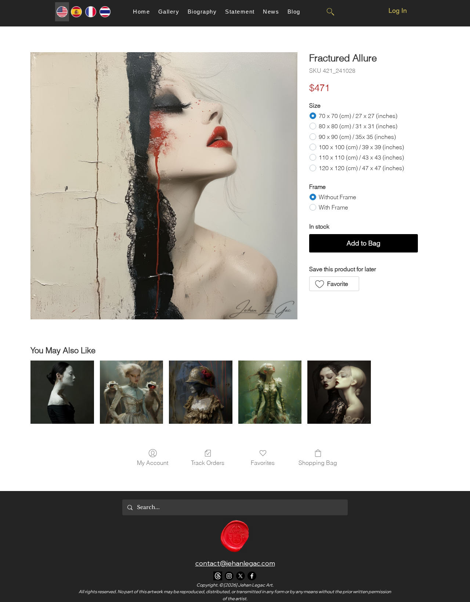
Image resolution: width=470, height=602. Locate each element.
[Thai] (105, 11)
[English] (62, 11)
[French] (90, 11)
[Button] (330, 11)
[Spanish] (76, 11)
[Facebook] (251, 575)
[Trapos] (217, 575)
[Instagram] (229, 575)
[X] (240, 575)
